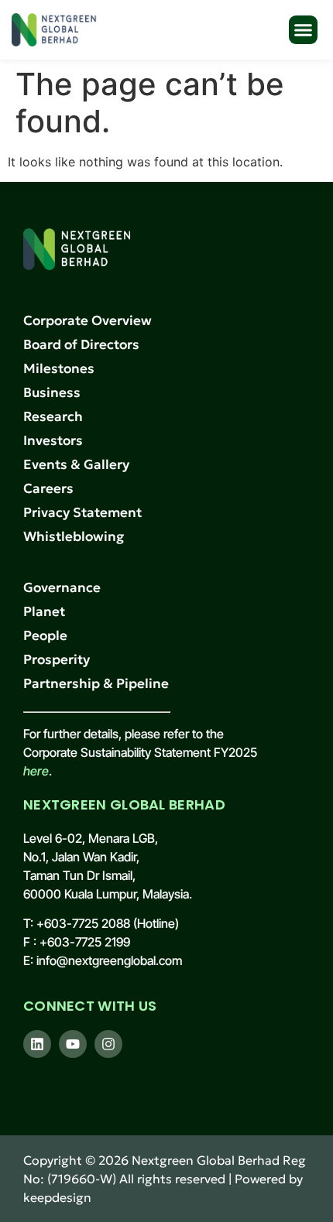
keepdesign (57, 1197)
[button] (303, 30)
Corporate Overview (87, 320)
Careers (48, 488)
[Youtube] (73, 1044)
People (45, 635)
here (36, 771)
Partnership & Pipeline (96, 683)
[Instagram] (108, 1044)
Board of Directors (81, 344)
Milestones (58, 368)
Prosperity (56, 659)
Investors (53, 440)
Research (53, 416)
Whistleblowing (73, 536)
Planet (44, 611)
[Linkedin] (37, 1044)
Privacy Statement (82, 512)
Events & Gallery (76, 464)
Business (52, 392)
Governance (62, 587)
